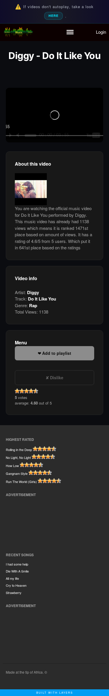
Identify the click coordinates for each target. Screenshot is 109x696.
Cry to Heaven (16, 585)
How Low (12, 465)
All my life (12, 578)
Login (101, 32)
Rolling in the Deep (19, 449)
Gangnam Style (17, 473)
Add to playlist (56, 353)
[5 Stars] (35, 391)
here (53, 15)
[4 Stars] (31, 391)
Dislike (56, 377)
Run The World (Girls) (21, 481)
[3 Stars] (26, 391)
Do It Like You (42, 299)
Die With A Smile (17, 571)
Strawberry (14, 592)
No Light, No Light (18, 457)
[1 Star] (17, 391)
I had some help (17, 564)
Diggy (33, 292)
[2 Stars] (21, 391)
